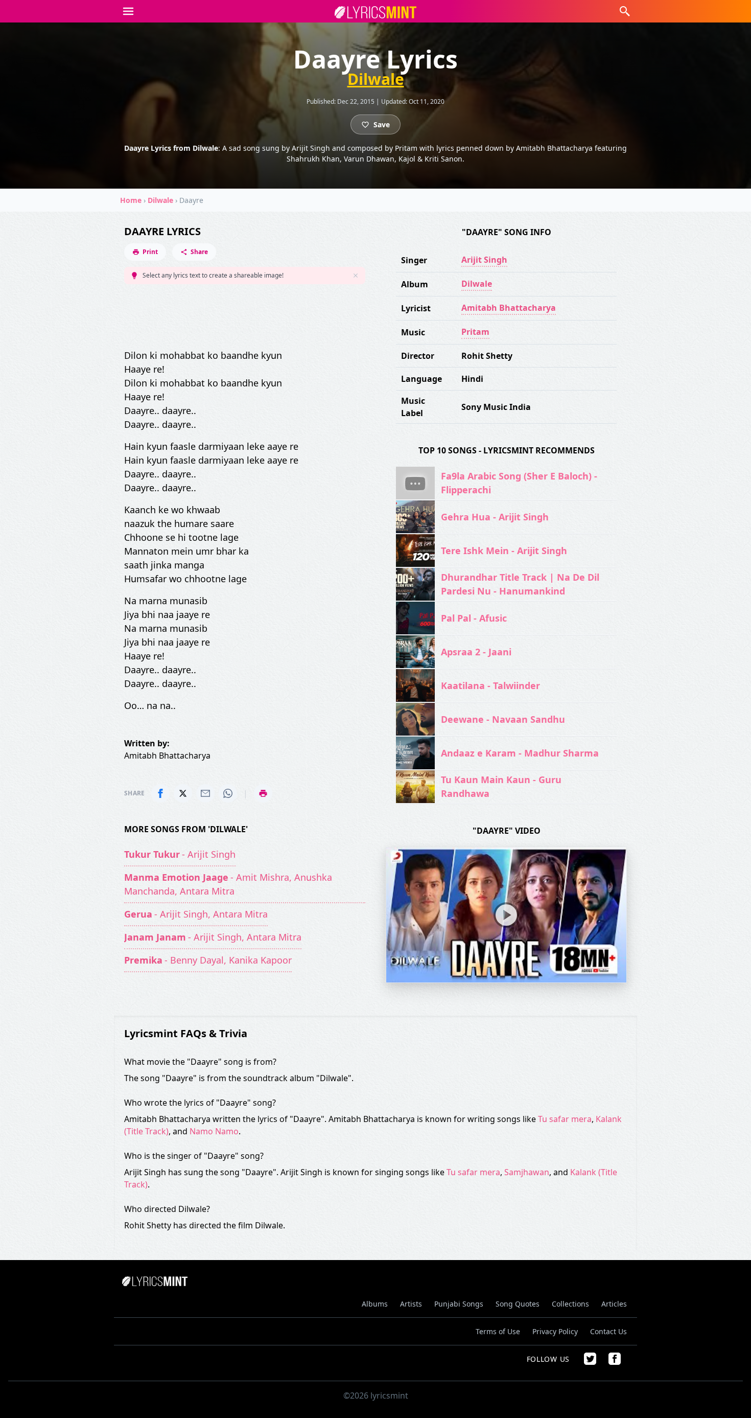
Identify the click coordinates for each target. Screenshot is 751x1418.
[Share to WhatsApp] (228, 793)
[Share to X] (183, 793)
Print (150, 251)
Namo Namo (214, 1131)
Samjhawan (526, 1172)
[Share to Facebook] (160, 793)
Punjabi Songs (458, 1304)
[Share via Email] (205, 793)
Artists (411, 1304)
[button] (128, 11)
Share (199, 251)
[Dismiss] (355, 275)
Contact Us (608, 1331)
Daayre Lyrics (162, 231)
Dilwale (375, 79)
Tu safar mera (565, 1119)
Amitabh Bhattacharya (508, 307)
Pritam (475, 331)
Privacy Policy (555, 1331)
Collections (570, 1304)
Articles (614, 1304)
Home (131, 200)
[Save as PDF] (263, 793)
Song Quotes (517, 1304)
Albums (375, 1304)
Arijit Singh (484, 259)
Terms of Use (498, 1331)
